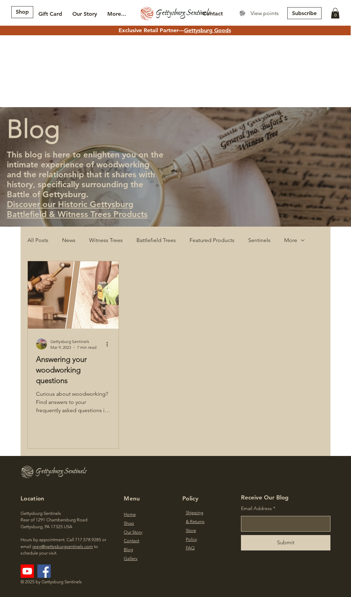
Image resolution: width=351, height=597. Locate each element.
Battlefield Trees (156, 240)
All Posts (37, 240)
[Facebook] (44, 571)
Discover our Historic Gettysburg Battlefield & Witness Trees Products (77, 209)
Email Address (256, 508)
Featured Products (212, 240)
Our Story (133, 532)
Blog (128, 549)
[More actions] (109, 344)
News (68, 240)
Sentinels (259, 240)
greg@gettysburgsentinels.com (62, 546)
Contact (131, 540)
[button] (335, 13)
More (290, 240)
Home (130, 514)
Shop (129, 523)
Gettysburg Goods (207, 30)
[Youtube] (27, 571)
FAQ (190, 547)
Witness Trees (106, 240)
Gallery (130, 558)
